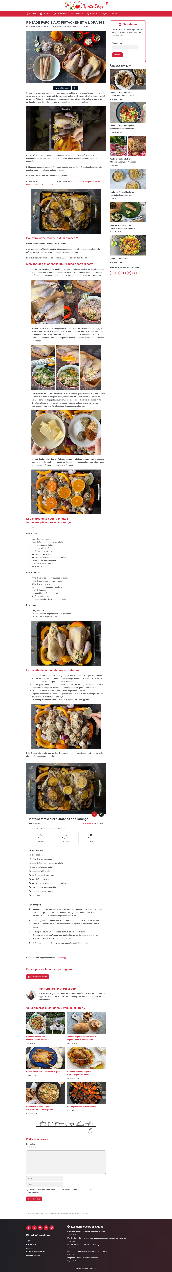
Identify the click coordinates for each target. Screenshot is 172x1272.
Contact (29, 1248)
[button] (145, 14)
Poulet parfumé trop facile (121, 259)
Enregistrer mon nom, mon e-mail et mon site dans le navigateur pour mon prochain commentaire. (61, 1190)
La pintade (60, 958)
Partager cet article (39, 977)
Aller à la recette (63, 88)
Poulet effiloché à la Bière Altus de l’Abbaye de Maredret (123, 160)
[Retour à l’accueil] (86, 5)
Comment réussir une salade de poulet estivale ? (37, 1038)
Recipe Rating (32, 1144)
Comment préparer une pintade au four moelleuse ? (122, 93)
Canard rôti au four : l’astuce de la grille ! (43, 1072)
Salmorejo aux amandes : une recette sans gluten (87, 1251)
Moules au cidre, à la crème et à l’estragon (84, 1245)
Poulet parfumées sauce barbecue (81, 1107)
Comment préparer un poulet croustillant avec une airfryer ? (123, 127)
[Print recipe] (101, 814)
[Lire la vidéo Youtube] (66, 128)
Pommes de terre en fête (52, 185)
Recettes (36, 1214)
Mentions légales (33, 1255)
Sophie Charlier (68, 989)
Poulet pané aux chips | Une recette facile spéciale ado (122, 193)
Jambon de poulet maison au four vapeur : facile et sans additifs (81, 1038)
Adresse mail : (117, 43)
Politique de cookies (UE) (36, 1252)
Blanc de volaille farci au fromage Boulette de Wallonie (122, 226)
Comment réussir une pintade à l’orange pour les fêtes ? (79, 1073)
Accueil (29, 1214)
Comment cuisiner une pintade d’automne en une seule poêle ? (39, 1108)
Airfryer (104, 14)
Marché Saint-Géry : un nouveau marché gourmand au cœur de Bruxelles (96, 1238)
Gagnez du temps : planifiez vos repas (82, 1258)
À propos (113, 14)
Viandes (44, 1214)
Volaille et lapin (54, 1214)
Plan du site (31, 1244)
